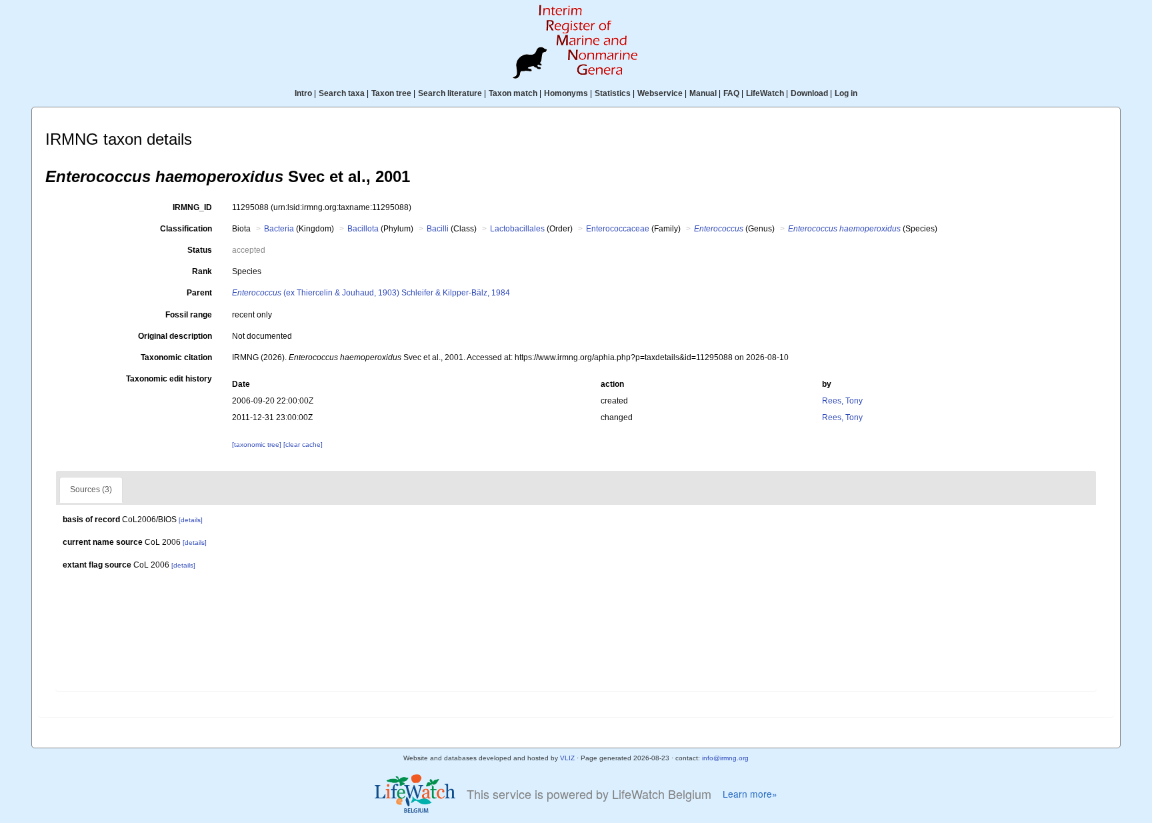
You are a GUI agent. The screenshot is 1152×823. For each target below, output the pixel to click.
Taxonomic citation (176, 357)
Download (809, 93)
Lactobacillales (517, 228)
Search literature (450, 93)
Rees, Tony (842, 400)
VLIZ (567, 758)
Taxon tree (391, 93)
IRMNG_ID (192, 207)
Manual (703, 93)
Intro (303, 93)
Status (199, 250)
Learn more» (750, 794)
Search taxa (342, 93)
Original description (175, 336)
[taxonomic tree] (257, 444)
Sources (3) (91, 489)
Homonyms (566, 93)
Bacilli (438, 228)
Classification (186, 228)
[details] (191, 520)
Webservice (660, 93)
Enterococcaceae (617, 228)
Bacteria (279, 228)
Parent (199, 292)
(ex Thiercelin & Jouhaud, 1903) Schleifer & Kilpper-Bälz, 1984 (371, 292)
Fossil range (188, 314)
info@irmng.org (725, 758)
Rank (202, 271)
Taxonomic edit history (169, 378)
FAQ (731, 93)
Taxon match (513, 93)
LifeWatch (765, 93)
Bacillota (363, 228)
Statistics (613, 93)
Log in (846, 93)
